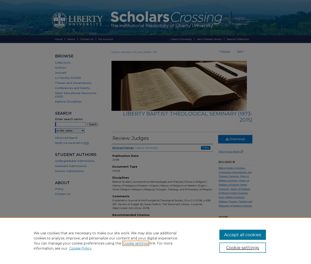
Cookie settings (136, 243)
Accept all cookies (242, 234)
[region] (155, 240)
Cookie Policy (80, 248)
